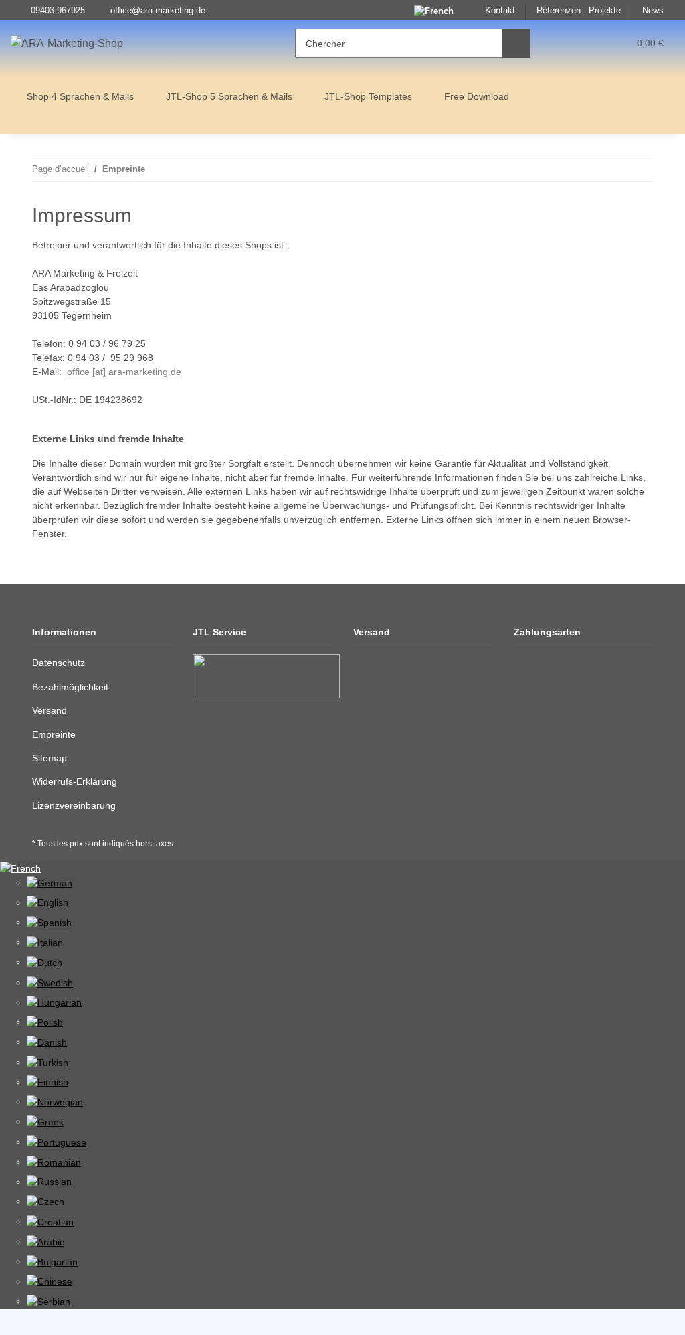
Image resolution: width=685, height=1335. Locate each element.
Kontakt (500, 10)
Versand (49, 710)
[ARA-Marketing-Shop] (67, 43)
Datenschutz (58, 662)
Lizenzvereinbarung (74, 805)
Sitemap (49, 758)
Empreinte (54, 734)
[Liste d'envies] (593, 43)
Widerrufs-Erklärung (74, 781)
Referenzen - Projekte (578, 10)
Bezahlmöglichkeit (70, 687)
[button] (566, 43)
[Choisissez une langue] (20, 867)
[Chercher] (516, 43)
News (653, 10)
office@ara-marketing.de (157, 10)
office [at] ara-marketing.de (124, 371)
